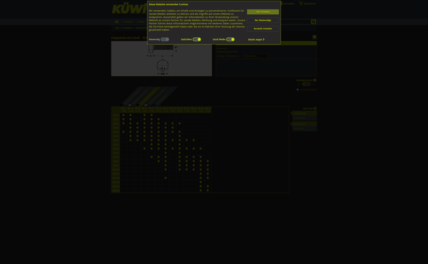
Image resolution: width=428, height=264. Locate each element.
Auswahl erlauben (263, 28)
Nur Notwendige (263, 20)
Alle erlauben (263, 12)
